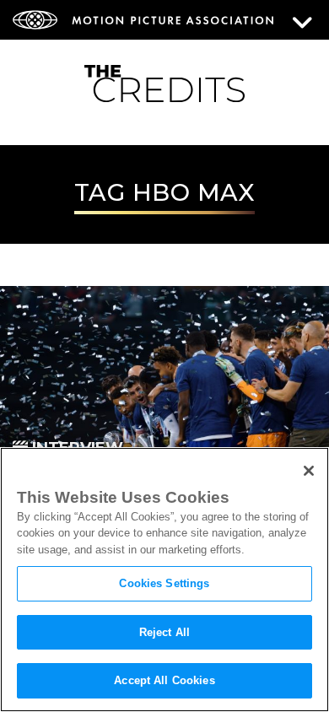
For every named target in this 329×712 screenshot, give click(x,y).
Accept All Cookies (164, 680)
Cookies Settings (164, 583)
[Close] (308, 470)
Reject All (164, 632)
